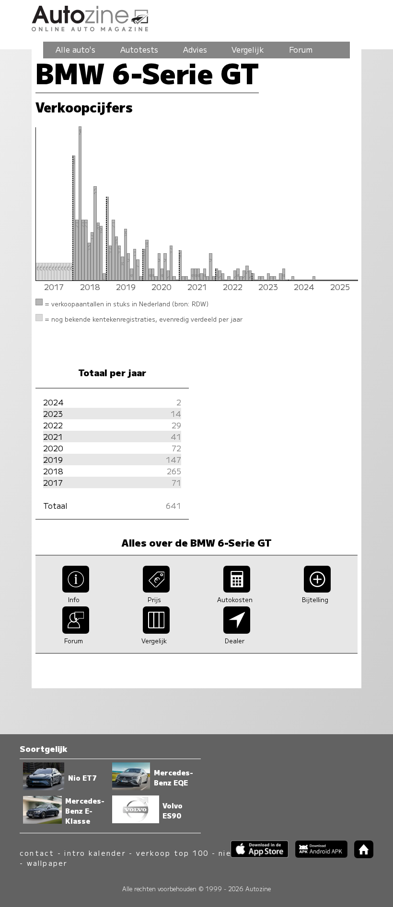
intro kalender (95, 853)
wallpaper (47, 863)
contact (37, 853)
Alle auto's (75, 49)
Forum (300, 49)
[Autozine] (196, 17)
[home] (360, 855)
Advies (195, 49)
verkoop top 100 (172, 853)
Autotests (139, 49)
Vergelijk (247, 49)
